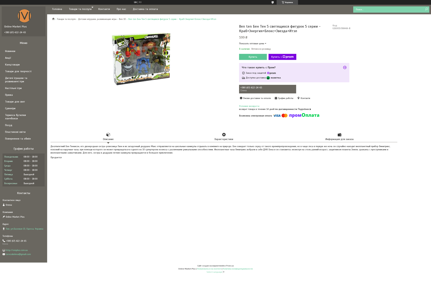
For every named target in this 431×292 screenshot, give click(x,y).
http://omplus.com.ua (17, 250)
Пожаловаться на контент (209, 269)
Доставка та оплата (145, 9)
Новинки (10, 51)
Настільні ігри (13, 88)
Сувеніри (10, 108)
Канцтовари (12, 64)
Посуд (8, 125)
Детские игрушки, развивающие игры (97, 19)
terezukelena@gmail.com (18, 254)
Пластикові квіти (15, 132)
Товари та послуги (80, 9)
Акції (8, 58)
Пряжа (9, 95)
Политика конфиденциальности (238, 269)
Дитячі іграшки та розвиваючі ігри (16, 79)
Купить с (276, 57)
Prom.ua (230, 266)
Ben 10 (122, 19)
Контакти (104, 9)
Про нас (121, 9)
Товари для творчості (18, 71)
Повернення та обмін (18, 138)
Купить (253, 57)
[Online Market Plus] (24, 15)
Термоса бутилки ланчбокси (15, 116)
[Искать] (426, 9)
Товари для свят (15, 101)
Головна (57, 9)
